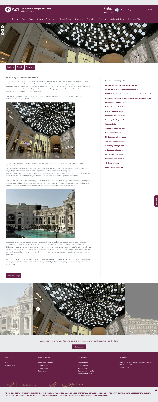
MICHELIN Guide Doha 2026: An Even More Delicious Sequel (127, 94)
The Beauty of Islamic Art (115, 141)
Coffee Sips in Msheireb (114, 154)
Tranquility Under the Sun (115, 128)
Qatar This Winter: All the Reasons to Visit (121, 89)
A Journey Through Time (114, 146)
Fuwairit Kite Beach (85, 374)
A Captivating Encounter (114, 150)
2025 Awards (10, 365)
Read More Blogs (13, 276)
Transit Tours (27, 19)
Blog (7, 363)
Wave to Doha (110, 124)
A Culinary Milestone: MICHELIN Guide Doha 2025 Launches (128, 98)
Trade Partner (83, 363)
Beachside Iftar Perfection (115, 115)
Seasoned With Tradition (114, 159)
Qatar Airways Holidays (86, 371)
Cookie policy (43, 365)
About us (8, 358)
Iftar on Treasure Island (114, 111)
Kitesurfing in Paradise (114, 167)
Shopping (30, 67)
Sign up (131, 10)
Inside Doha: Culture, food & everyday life (121, 85)
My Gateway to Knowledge (115, 137)
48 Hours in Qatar (112, 163)
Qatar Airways (83, 368)
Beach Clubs (65, 19)
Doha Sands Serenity (113, 133)
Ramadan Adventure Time (115, 102)
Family (20, 67)
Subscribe (79, 347)
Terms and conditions (46, 363)
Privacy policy (43, 368)
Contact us (123, 358)
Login (123, 10)
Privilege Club (134, 19)
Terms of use (42, 371)
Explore (10, 67)
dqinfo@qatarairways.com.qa (142, 362)
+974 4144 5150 (126, 365)
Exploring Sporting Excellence (116, 120)
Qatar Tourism (83, 365)
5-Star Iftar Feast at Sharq (115, 107)
